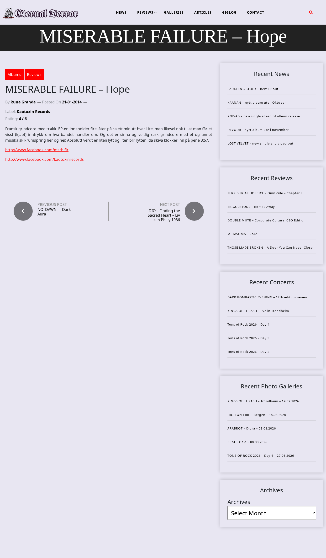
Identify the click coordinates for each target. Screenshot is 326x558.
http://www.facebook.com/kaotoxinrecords (44, 159)
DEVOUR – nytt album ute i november (258, 130)
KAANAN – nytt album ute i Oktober (256, 102)
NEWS (121, 12)
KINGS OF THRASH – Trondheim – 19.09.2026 (263, 401)
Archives (238, 502)
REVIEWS (145, 12)
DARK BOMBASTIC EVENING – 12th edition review (267, 297)
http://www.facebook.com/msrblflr (36, 149)
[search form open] (311, 12)
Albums (14, 74)
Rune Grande (23, 102)
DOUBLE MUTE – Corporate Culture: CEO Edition (266, 220)
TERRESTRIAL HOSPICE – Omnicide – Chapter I (264, 193)
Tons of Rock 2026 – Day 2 (248, 351)
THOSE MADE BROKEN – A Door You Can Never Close (270, 247)
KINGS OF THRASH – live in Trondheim (258, 311)
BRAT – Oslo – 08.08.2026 (247, 442)
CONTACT (255, 12)
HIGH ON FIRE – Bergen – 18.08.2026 (256, 415)
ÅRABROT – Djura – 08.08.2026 (251, 428)
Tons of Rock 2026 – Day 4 (248, 324)
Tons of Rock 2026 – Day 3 (248, 338)
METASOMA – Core (242, 234)
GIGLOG (229, 12)
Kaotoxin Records (33, 111)
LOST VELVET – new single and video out (260, 143)
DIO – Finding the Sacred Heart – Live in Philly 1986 (164, 215)
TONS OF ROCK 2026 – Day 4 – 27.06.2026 (260, 455)
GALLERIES (174, 12)
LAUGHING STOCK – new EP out (253, 89)
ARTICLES (203, 12)
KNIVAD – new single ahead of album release (263, 116)
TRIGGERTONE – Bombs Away (251, 206)
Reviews (34, 74)
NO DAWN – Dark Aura (54, 211)
